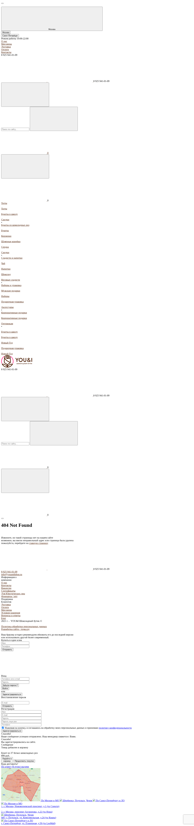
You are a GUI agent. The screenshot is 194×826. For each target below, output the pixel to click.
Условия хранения (10, 612)
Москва (5, 32)
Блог (3, 618)
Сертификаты (8, 591)
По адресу (6, 766)
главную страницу (38, 543)
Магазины (6, 44)
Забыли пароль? (10, 685)
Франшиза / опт (9, 596)
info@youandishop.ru (11, 574)
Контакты (6, 52)
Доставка (6, 46)
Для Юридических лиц (13, 593)
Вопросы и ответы (10, 615)
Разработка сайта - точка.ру (15, 629)
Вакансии (6, 588)
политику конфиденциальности (115, 728)
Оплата (5, 49)
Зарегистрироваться (11, 694)
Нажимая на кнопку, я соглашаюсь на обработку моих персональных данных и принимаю (68, 728)
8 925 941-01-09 (9, 571)
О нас (4, 41)
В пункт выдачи (20, 766)
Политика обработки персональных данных (24, 626)
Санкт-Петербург (10, 36)
